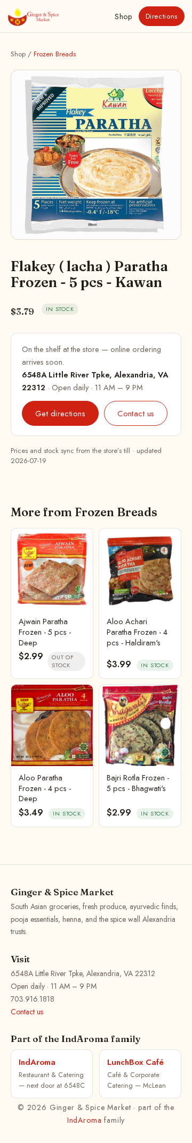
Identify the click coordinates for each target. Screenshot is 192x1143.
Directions (162, 16)
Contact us (135, 413)
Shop (123, 16)
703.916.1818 (32, 999)
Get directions (60, 413)
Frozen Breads (55, 54)
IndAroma (84, 1120)
